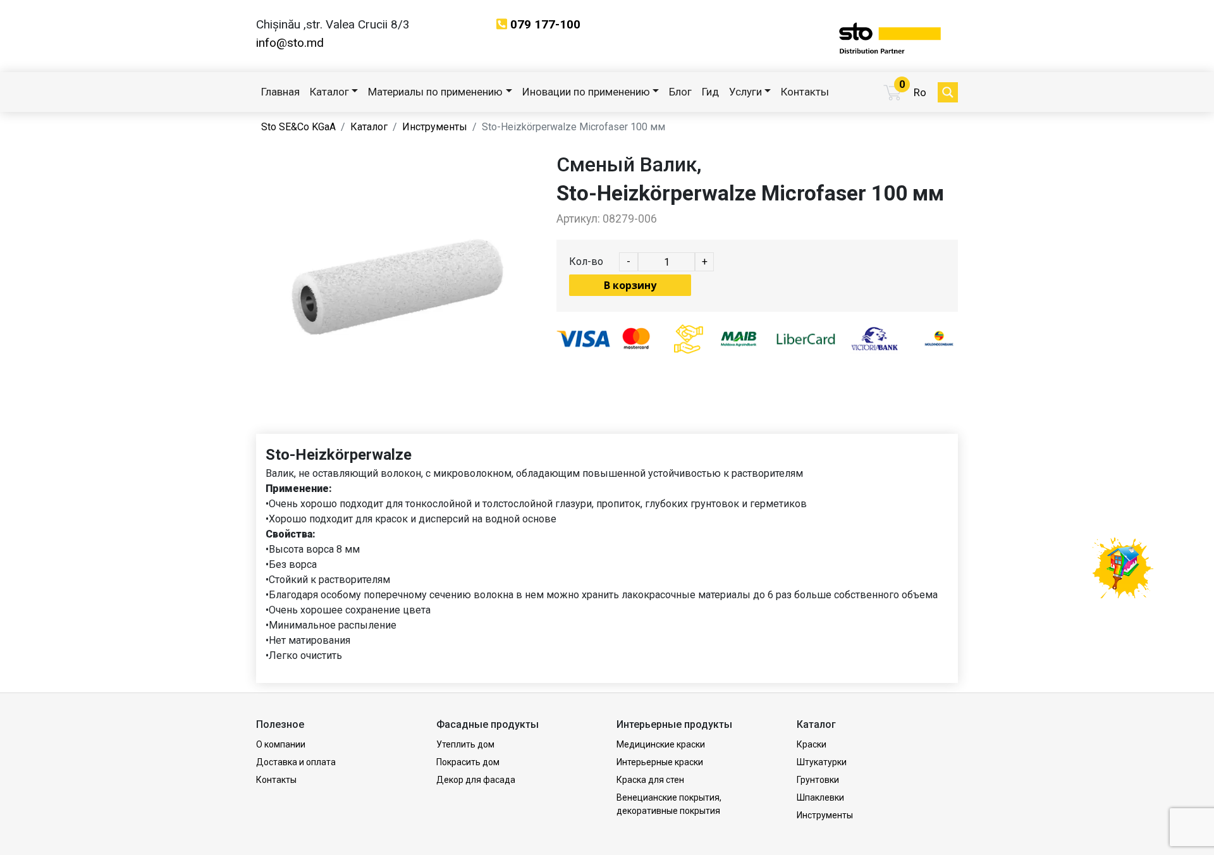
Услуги (745, 91)
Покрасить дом (468, 762)
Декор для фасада (475, 780)
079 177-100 (545, 24)
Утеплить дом (465, 744)
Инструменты (434, 127)
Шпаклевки (820, 797)
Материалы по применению (435, 91)
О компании (280, 744)
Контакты (805, 91)
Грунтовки (818, 780)
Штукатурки (822, 762)
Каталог (329, 91)
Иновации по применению (586, 91)
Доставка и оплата (296, 762)
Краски (811, 744)
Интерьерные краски (659, 762)
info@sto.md (290, 42)
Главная (280, 91)
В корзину (630, 285)
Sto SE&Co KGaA (298, 127)
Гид (710, 91)
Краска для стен (650, 780)
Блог (680, 91)
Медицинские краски (660, 744)
